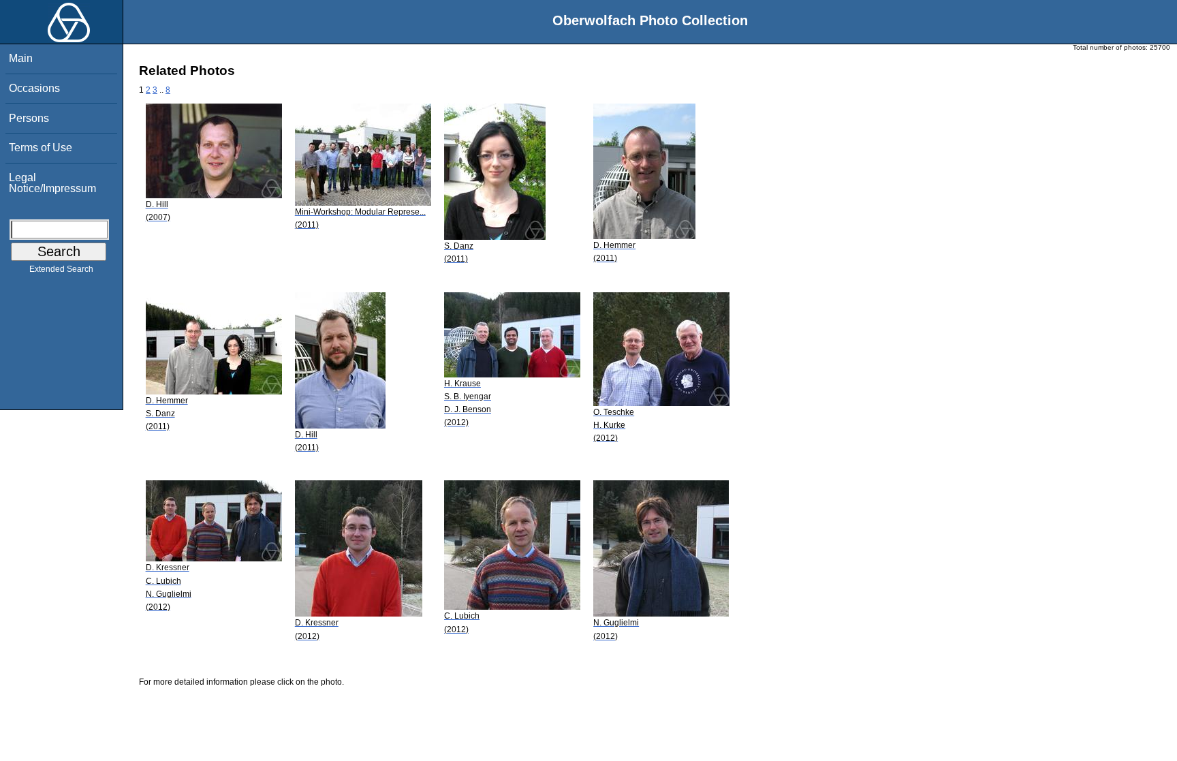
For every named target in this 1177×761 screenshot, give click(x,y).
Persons (29, 118)
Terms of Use (40, 147)
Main (21, 58)
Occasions (34, 88)
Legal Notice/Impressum (52, 183)
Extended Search (61, 269)
